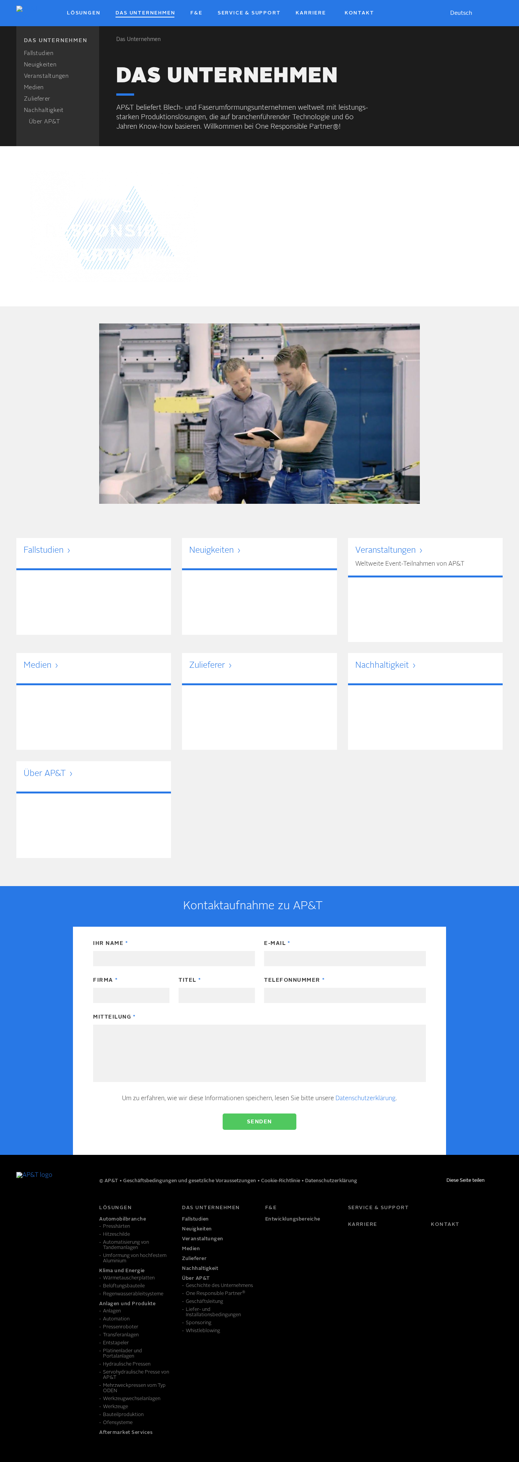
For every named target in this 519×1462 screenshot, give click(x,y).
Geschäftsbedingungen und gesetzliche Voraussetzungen (190, 1180)
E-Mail (275, 943)
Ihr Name (108, 943)
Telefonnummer (292, 980)
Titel (187, 980)
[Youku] (56, 1211)
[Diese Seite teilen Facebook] (490, 1182)
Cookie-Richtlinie (281, 1180)
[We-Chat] (72, 1211)
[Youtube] (39, 1211)
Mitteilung (112, 1017)
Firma (103, 980)
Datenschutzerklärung (365, 1099)
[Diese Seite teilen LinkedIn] (500, 1182)
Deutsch (461, 13)
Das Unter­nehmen (138, 39)
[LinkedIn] (22, 1211)
